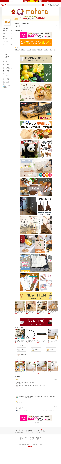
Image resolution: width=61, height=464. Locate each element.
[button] (58, 3)
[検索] (43, 5)
